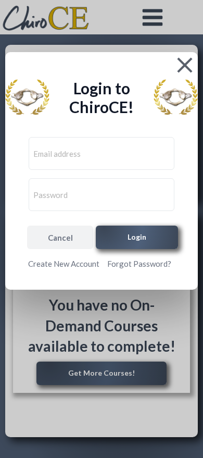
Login (137, 236)
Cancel (60, 237)
